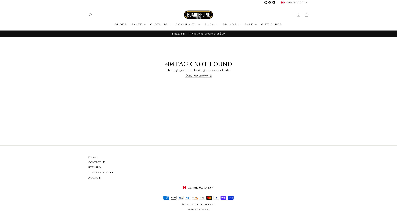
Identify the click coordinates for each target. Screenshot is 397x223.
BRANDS (230, 24)
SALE (249, 24)
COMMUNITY (187, 24)
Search (92, 157)
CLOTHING (159, 24)
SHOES (121, 24)
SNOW (210, 24)
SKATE (137, 24)
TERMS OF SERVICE (101, 172)
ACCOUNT (95, 177)
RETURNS (94, 167)
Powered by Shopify (198, 209)
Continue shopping (198, 75)
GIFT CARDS (271, 24)
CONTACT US (97, 162)
